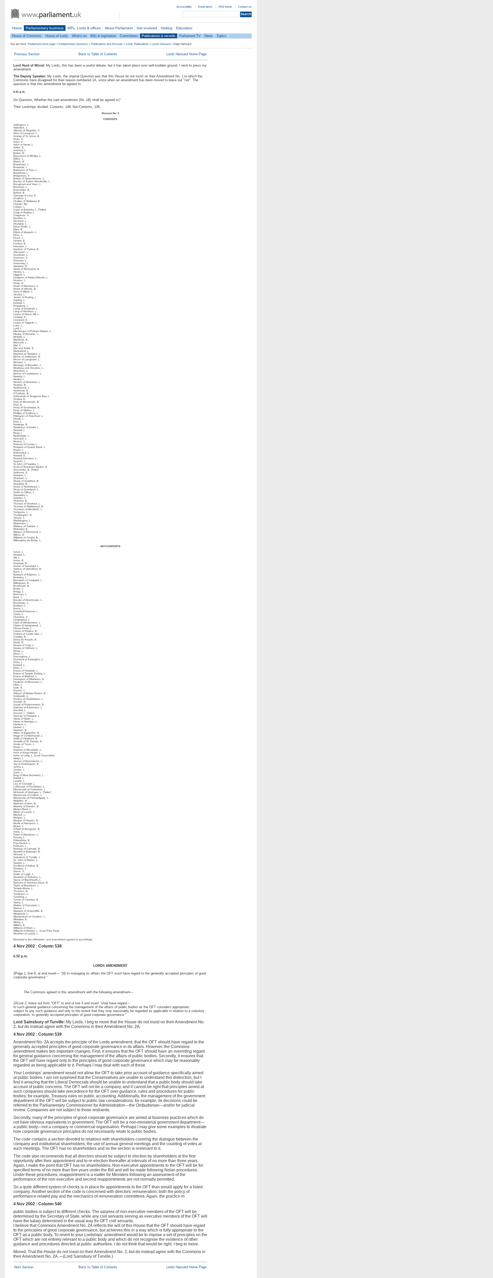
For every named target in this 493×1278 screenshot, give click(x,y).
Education (184, 28)
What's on (79, 36)
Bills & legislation (103, 36)
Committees (129, 36)
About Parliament (119, 28)
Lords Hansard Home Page (186, 54)
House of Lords (56, 36)
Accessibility (184, 6)
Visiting (166, 28)
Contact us (245, 6)
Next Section (23, 1267)
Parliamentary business (45, 28)
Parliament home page (41, 43)
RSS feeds (225, 6)
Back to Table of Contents (98, 54)
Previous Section (27, 54)
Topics (221, 36)
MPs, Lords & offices (84, 28)
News (208, 36)
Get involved (147, 28)
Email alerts (205, 6)
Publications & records (158, 36)
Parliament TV (190, 36)
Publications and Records (107, 43)
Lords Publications (137, 43)
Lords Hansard (161, 43)
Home (17, 28)
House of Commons (27, 36)
